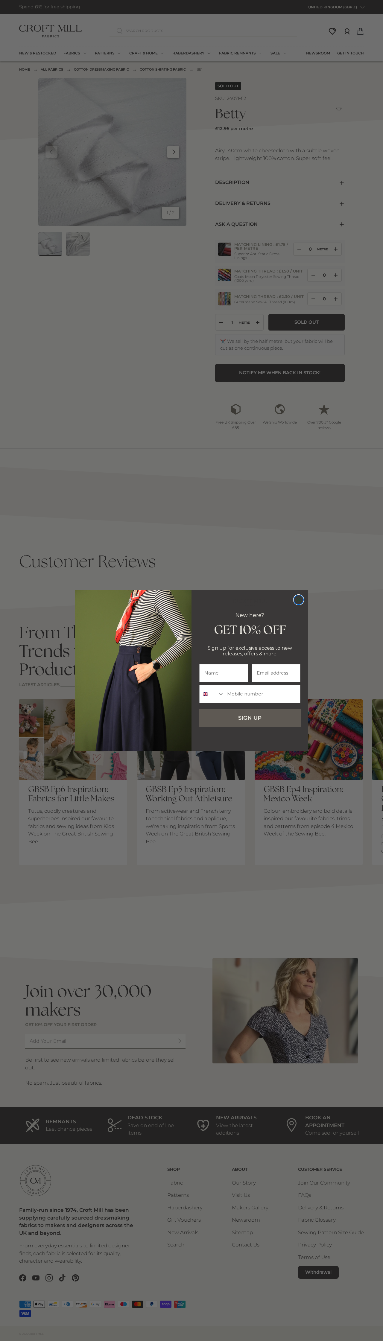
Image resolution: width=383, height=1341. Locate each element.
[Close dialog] (298, 600)
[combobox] (212, 694)
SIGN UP (250, 718)
